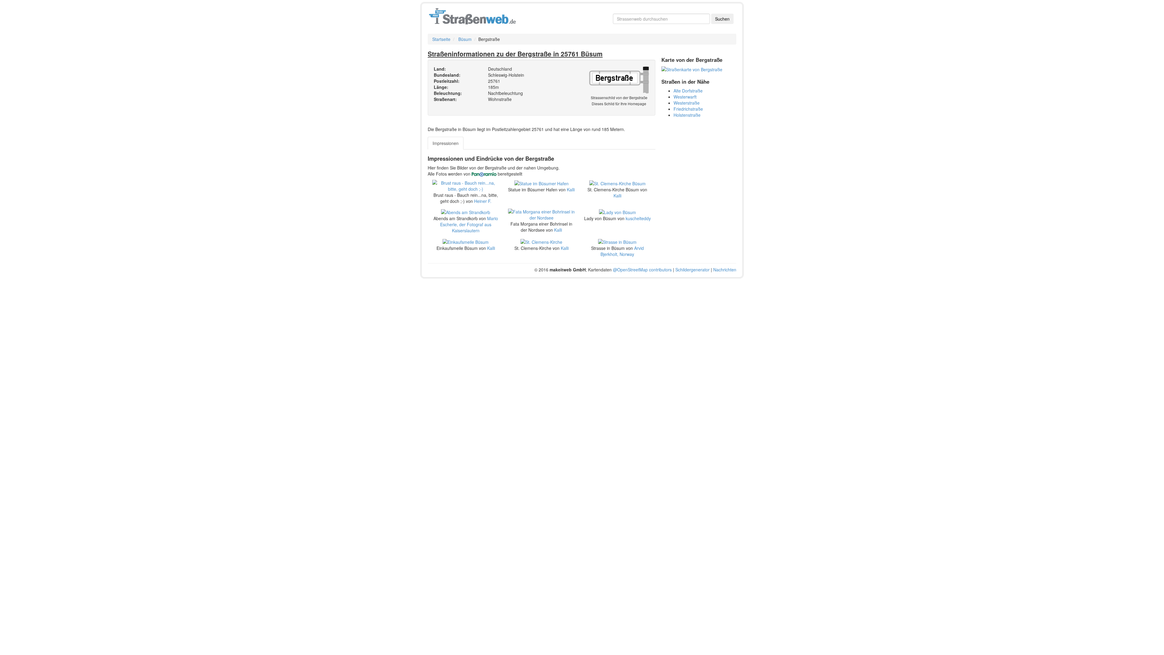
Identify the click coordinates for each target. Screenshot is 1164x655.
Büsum (465, 39)
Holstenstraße (687, 115)
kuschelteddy (638, 218)
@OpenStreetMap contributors (642, 270)
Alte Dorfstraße (688, 91)
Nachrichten (724, 270)
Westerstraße (687, 103)
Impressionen (446, 143)
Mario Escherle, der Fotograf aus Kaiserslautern (469, 224)
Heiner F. (482, 201)
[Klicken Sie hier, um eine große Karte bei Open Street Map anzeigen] (691, 69)
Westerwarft (685, 97)
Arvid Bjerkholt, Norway (622, 251)
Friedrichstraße (688, 109)
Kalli (571, 189)
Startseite (441, 39)
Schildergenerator (692, 270)
